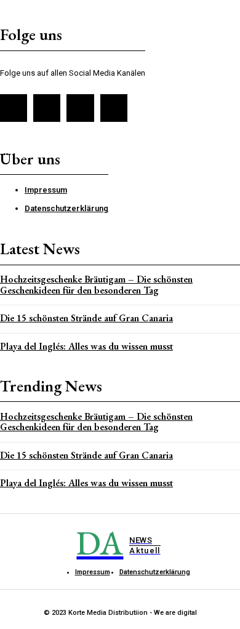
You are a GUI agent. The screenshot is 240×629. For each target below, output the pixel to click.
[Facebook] (13, 107)
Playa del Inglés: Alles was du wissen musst (86, 346)
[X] (80, 107)
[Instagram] (46, 107)
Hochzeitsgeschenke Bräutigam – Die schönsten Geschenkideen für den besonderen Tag (96, 285)
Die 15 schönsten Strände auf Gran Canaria (86, 317)
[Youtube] (113, 107)
